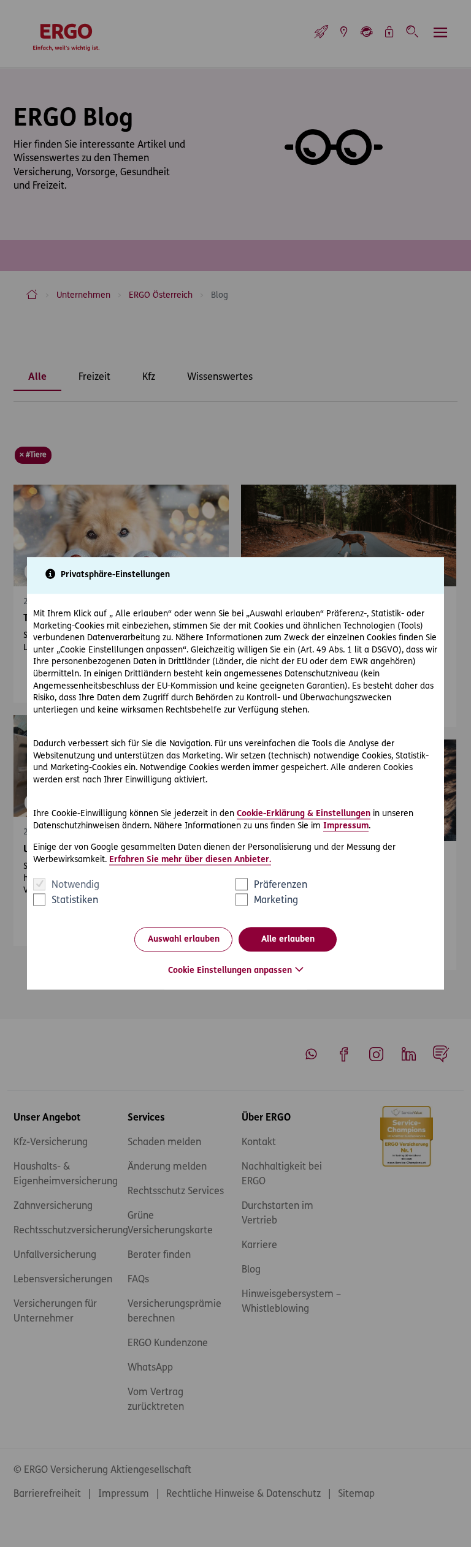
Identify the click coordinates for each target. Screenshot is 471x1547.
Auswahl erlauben (184, 939)
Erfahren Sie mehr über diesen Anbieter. (190, 859)
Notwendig (75, 886)
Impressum (346, 826)
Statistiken (75, 901)
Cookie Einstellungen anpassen (230, 971)
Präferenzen (280, 886)
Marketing (276, 901)
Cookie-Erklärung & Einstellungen (303, 814)
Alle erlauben (288, 939)
